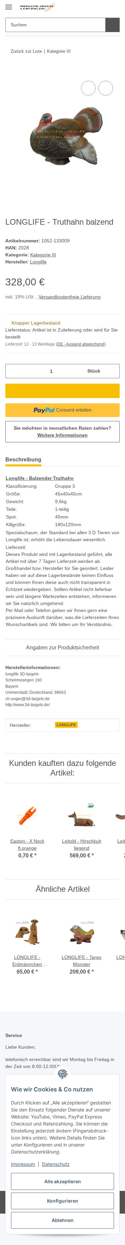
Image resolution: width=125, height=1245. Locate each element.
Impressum (23, 1164)
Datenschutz (56, 1164)
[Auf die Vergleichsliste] (88, 88)
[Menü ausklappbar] (8, 4)
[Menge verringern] (13, 371)
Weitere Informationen (62, 435)
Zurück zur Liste (26, 51)
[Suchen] (112, 25)
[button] (93, 7)
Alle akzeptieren (62, 1181)
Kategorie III (43, 254)
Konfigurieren (62, 1201)
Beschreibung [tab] (23, 459)
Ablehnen (63, 1220)
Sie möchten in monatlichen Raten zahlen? (62, 431)
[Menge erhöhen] (112, 371)
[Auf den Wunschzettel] (105, 88)
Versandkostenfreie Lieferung (70, 296)
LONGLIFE (66, 725)
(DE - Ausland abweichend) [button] (81, 344)
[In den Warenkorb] (10, 71)
